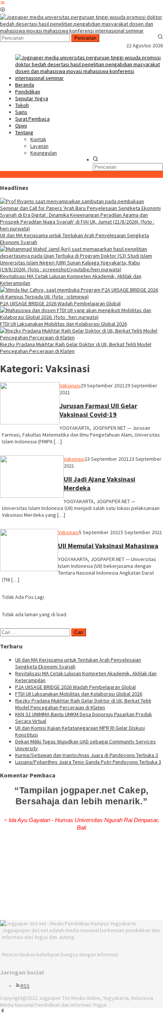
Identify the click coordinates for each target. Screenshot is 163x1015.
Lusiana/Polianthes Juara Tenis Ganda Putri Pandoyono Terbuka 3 (88, 762)
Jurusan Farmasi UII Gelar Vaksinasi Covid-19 (98, 410)
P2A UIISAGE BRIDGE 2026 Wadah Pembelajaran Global (60, 303)
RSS (25, 985)
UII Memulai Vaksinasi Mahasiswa (108, 545)
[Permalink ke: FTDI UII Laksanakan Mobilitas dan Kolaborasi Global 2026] (81, 317)
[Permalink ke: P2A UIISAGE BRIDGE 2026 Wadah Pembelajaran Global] (81, 296)
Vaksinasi (70, 385)
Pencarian (85, 38)
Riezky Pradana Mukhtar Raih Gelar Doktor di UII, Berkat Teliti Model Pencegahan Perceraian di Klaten (83, 704)
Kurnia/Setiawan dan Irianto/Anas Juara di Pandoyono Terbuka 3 (86, 755)
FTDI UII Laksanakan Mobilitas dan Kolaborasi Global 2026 (63, 323)
